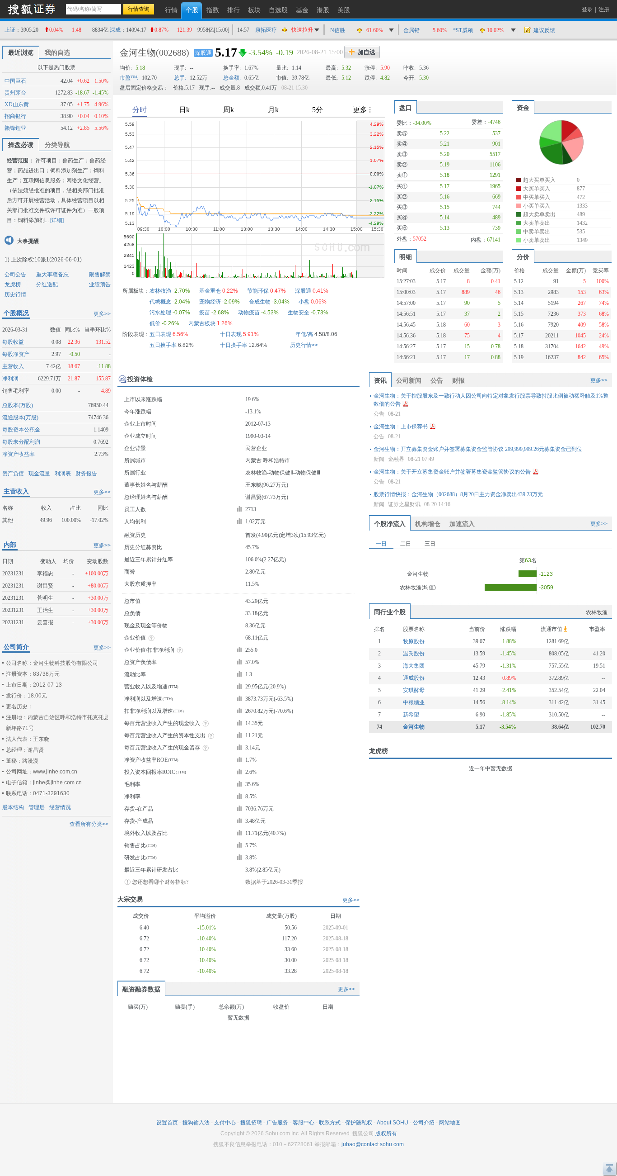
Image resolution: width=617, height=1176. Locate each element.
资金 (523, 107)
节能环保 (258, 291)
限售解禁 (100, 274)
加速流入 (462, 523)
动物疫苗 (249, 312)
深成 (115, 30)
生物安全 (298, 312)
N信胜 (337, 30)
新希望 (411, 714)
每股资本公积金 (21, 430)
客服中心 (303, 1122)
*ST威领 (463, 30)
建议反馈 (544, 30)
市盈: (129, 78)
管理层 (36, 807)
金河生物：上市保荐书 (401, 426)
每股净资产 (15, 354)
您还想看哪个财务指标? (160, 882)
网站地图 (450, 1122)
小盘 (304, 302)
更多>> (102, 314)
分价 (523, 257)
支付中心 (225, 1122)
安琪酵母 (414, 690)
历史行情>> (304, 345)
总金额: (232, 78)
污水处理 (160, 312)
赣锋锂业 (15, 128)
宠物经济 (210, 302)
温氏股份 (414, 653)
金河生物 (138, 52)
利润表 (63, 473)
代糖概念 (160, 302)
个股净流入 (390, 523)
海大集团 (414, 666)
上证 (10, 30)
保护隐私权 (358, 1122)
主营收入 (13, 366)
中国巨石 (15, 81)
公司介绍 (424, 1122)
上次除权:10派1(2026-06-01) (46, 259)
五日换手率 (163, 345)
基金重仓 (210, 291)
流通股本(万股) (20, 417)
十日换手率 (233, 345)
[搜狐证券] (31, 8)
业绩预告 (100, 284)
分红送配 (47, 284)
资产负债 (13, 473)
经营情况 (60, 807)
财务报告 (86, 473)
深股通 (203, 53)
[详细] (57, 220)
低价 (155, 323)
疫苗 (204, 312)
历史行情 (15, 294)
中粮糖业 (414, 702)
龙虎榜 (13, 284)
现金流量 (39, 473)
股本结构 (13, 807)
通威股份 (414, 678)
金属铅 (411, 30)
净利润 (10, 378)
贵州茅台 (15, 93)
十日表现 (231, 334)
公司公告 (15, 274)
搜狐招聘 (251, 1122)
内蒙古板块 (201, 323)
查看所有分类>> (89, 824)
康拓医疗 (266, 30)
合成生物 (260, 302)
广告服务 (277, 1122)
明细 (405, 257)
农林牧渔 (160, 291)
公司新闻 (408, 380)
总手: (180, 78)
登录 (587, 9)
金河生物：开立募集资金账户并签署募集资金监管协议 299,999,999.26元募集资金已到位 (478, 449)
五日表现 (160, 334)
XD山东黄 (17, 104)
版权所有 (386, 1133)
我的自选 (57, 52)
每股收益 (13, 342)
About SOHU (392, 1122)
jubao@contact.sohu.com (372, 1144)
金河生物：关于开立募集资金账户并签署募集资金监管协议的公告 (452, 472)
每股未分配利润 (21, 442)
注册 (603, 9)
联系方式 (330, 1122)
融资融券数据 (141, 989)
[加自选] (362, 52)
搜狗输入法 (196, 1122)
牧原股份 (414, 641)
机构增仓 (427, 523)
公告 (436, 380)
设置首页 (167, 1122)
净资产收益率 (18, 454)
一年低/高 (301, 334)
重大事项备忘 (52, 274)
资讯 (380, 380)
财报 (458, 380)
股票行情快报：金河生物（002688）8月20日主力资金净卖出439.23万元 (458, 494)
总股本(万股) (17, 405)
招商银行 (15, 116)
